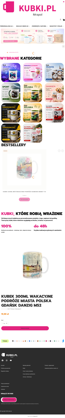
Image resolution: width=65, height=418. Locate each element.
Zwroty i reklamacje (27, 376)
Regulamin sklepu (5, 371)
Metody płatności (27, 365)
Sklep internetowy (32, 416)
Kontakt (2, 365)
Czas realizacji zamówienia (29, 374)
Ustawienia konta (5, 386)
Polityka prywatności (5, 368)
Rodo (24, 368)
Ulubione (3, 389)
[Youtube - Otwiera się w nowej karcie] (10, 360)
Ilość (2, 320)
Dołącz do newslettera (9, 399)
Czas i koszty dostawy (28, 371)
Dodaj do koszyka (25, 328)
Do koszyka (24, 199)
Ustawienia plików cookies (51, 368)
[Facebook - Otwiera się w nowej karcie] (2, 360)
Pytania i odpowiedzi (49, 365)
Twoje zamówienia (5, 383)
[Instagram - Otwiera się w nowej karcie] (6, 360)
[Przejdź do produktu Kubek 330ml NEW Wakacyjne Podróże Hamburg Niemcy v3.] (24, 169)
